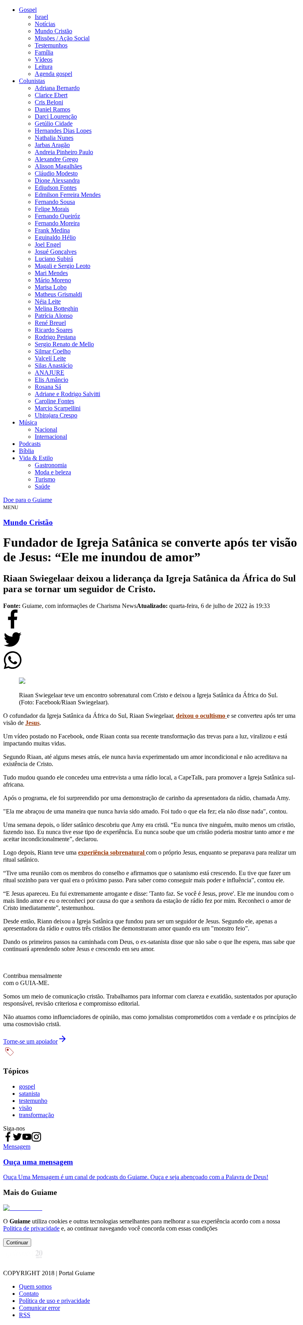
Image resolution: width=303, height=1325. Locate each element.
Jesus (32, 722)
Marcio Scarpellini (57, 408)
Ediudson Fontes (56, 187)
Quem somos (35, 1286)
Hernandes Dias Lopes (63, 130)
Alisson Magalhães (58, 166)
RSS (24, 1315)
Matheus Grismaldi (58, 294)
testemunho (33, 1100)
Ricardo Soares (54, 330)
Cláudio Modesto (56, 173)
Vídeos (43, 59)
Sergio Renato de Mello (64, 344)
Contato (29, 1293)
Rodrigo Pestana (55, 337)
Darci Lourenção (56, 116)
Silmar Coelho (53, 351)
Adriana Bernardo (57, 88)
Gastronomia (51, 465)
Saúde (42, 486)
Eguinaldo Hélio (55, 237)
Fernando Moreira (57, 223)
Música (28, 422)
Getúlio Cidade (54, 123)
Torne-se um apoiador (30, 1041)
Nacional (46, 429)
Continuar (17, 1243)
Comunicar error (39, 1307)
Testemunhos (51, 45)
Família (44, 52)
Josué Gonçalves (56, 251)
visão (25, 1107)
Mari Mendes (51, 273)
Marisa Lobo (51, 287)
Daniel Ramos (52, 109)
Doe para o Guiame (27, 499)
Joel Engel (48, 244)
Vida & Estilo (36, 458)
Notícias (45, 24)
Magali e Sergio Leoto (62, 265)
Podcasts (30, 443)
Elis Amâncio (51, 379)
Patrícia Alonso (54, 315)
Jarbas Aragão (52, 145)
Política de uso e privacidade (54, 1300)
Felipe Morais (52, 209)
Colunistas (32, 80)
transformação (36, 1115)
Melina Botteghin (56, 308)
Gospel (28, 9)
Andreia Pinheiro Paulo (64, 152)
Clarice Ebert (51, 95)
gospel (27, 1086)
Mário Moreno (53, 280)
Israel (41, 16)
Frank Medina (52, 230)
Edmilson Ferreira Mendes (68, 194)
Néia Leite (48, 301)
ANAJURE (49, 372)
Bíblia (26, 450)
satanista (29, 1093)
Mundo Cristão (53, 31)
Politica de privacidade (31, 1228)
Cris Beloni (49, 102)
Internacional (51, 436)
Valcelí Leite (50, 358)
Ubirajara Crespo (56, 415)
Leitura (43, 66)
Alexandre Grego (56, 159)
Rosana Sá (48, 386)
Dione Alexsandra (57, 180)
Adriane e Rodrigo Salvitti (67, 394)
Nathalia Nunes (54, 137)
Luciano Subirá (54, 258)
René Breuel (50, 322)
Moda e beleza (53, 472)
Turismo (45, 479)
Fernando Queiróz (57, 216)
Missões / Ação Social (62, 38)
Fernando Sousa (55, 201)
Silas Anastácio (54, 365)
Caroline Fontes (54, 401)
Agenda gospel (53, 73)
